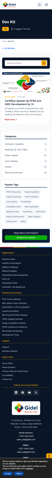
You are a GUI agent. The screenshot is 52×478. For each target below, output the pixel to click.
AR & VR (5, 279)
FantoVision (40, 211)
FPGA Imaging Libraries (12, 319)
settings (29, 468)
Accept (7, 473)
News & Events (8, 367)
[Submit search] (43, 63)
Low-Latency (11, 202)
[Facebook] (22, 392)
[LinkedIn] (16, 392)
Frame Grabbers (31, 197)
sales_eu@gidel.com (26, 452)
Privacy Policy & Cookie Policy (15, 371)
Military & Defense (10, 267)
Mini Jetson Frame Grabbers (14, 303)
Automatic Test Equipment (13, 287)
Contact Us (7, 379)
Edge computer (34, 216)
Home (4, 41)
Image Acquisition (32, 192)
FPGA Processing (13, 192)
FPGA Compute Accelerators (14, 327)
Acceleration (26, 202)
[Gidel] (9, 4)
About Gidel (7, 363)
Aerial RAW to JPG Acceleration (16, 307)
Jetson (23, 221)
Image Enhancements (15, 216)
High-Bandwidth (31, 207)
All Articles (10, 48)
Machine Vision (12, 211)
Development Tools (10, 335)
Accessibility (7, 375)
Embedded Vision (13, 207)
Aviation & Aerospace (11, 263)
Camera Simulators (10, 311)
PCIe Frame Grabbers (11, 299)
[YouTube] (29, 392)
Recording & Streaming (12, 331)
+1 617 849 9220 (26, 436)
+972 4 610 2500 (26, 448)
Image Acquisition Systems (14, 323)
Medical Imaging (9, 271)
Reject (19, 473)
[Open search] (39, 5)
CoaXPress (27, 211)
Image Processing (13, 197)
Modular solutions (9, 351)
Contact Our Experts (26, 237)
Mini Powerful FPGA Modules (14, 315)
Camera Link (11, 221)
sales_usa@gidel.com (26, 439)
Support (5, 347)
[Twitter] (36, 392)
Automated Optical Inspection (15, 275)
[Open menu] (46, 5)
